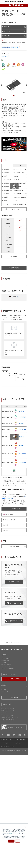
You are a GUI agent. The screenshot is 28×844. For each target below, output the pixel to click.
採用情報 (3, 685)
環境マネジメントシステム (7, 710)
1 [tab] (13, 95)
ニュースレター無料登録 (14, 678)
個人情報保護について (6, 739)
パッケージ (4, 712)
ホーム (2, 642)
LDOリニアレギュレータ (19, 642)
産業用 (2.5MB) (6, 31)
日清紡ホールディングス (8, 746)
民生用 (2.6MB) (6, 26)
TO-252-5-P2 (22, 417)
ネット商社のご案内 (15, 603)
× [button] (25, 826)
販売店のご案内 (15, 582)
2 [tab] (14, 95)
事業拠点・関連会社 (6, 664)
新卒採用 (3, 689)
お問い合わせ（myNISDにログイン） (15, 620)
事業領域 (3, 662)
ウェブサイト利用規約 (20, 739)
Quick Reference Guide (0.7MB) (9, 47)
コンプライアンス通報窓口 (7, 668)
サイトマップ (18, 743)
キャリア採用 (4, 691)
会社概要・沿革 (5, 660)
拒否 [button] (17, 841)
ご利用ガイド (4, 56)
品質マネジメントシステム (7, 708)
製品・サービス (9, 642)
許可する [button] (11, 841)
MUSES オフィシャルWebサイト (17, 727)
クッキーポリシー (12, 833)
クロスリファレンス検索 (7, 716)
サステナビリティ (5, 666)
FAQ (2, 714)
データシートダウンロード (15, 209)
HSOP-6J (21, 411)
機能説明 (15, 256)
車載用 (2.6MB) (6, 35)
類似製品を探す (15, 267)
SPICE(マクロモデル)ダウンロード (9, 717)
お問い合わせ (14, 697)
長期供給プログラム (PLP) (7, 719)
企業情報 (3, 654)
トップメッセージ (5, 658)
